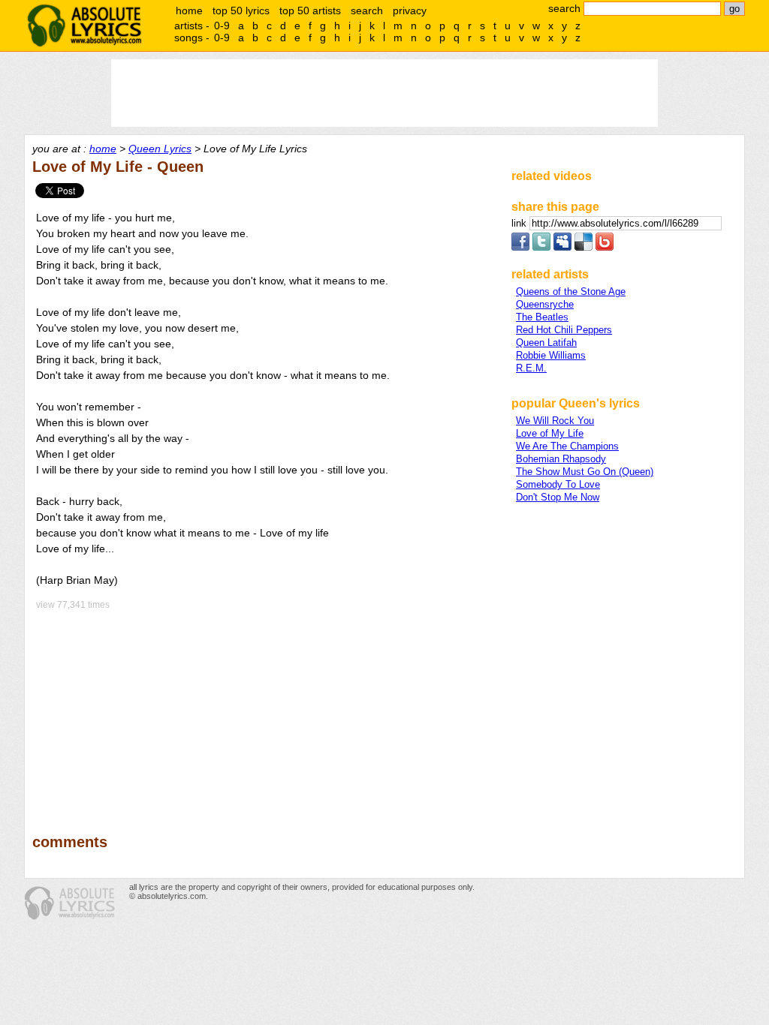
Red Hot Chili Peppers (564, 329)
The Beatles (542, 317)
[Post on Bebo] (605, 247)
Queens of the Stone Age (571, 291)
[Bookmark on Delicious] (583, 247)
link (520, 223)
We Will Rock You (555, 420)
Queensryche (545, 304)
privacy (410, 11)
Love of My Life (550, 433)
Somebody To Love (558, 484)
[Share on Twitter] (541, 247)
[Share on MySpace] (562, 247)
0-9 (222, 26)
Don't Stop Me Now (557, 497)
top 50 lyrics (241, 11)
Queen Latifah (546, 342)
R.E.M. (531, 368)
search (367, 11)
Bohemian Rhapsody (561, 458)
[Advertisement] (265, 711)
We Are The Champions (567, 446)
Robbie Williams (551, 355)
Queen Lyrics (159, 149)
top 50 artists (310, 11)
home (189, 11)
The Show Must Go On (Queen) (584, 471)
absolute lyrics (84, 26)
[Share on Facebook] (520, 247)
